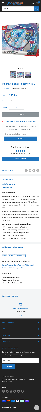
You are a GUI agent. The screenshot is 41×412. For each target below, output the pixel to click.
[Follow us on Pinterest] (14, 391)
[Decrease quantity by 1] (11, 107)
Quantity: (5, 107)
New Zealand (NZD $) (9, 376)
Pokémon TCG (7, 268)
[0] (37, 3)
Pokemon (11, 256)
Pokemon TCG (20, 256)
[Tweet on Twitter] (33, 170)
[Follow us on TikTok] (22, 391)
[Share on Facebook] (26, 170)
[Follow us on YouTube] (18, 391)
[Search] (36, 8)
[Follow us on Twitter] (7, 391)
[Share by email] (37, 170)
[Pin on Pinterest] (30, 170)
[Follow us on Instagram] (11, 391)
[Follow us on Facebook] (3, 391)
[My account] (33, 3)
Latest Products (7, 265)
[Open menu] (3, 3)
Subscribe (8, 367)
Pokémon (5, 88)
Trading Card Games (20, 268)
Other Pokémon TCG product (23, 265)
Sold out (20, 115)
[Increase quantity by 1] (22, 107)
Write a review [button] (20, 159)
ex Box (4, 256)
